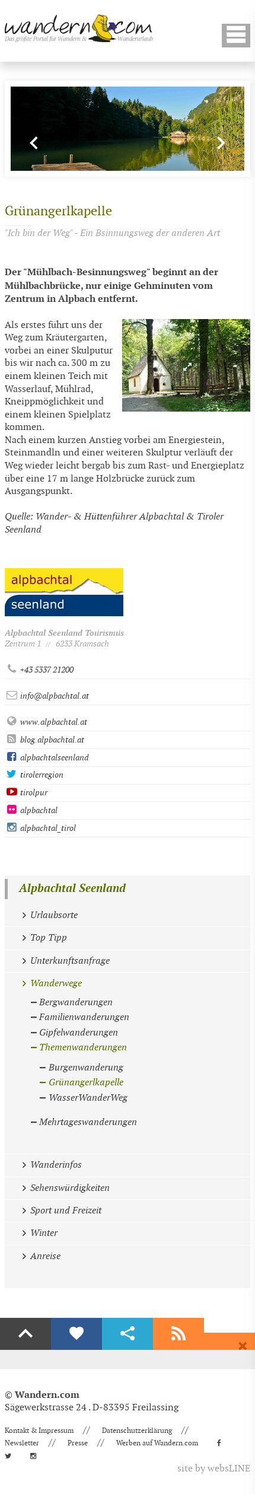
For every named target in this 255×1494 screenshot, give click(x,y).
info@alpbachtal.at (53, 696)
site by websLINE (213, 1468)
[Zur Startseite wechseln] (79, 28)
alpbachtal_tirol (47, 828)
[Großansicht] (186, 365)
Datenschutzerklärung (137, 1430)
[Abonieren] (178, 1334)
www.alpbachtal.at (52, 722)
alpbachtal (38, 810)
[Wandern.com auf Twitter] (11, 1456)
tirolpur (32, 793)
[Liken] (76, 1334)
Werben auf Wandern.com (157, 1443)
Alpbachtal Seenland (72, 889)
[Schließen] (242, 1346)
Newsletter (22, 1443)
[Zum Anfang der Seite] (25, 1334)
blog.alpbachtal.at (51, 740)
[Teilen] (127, 1334)
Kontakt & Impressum (39, 1430)
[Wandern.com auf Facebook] (222, 1443)
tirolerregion (40, 775)
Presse (78, 1443)
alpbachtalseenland (53, 758)
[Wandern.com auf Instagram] (36, 1456)
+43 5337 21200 (46, 670)
